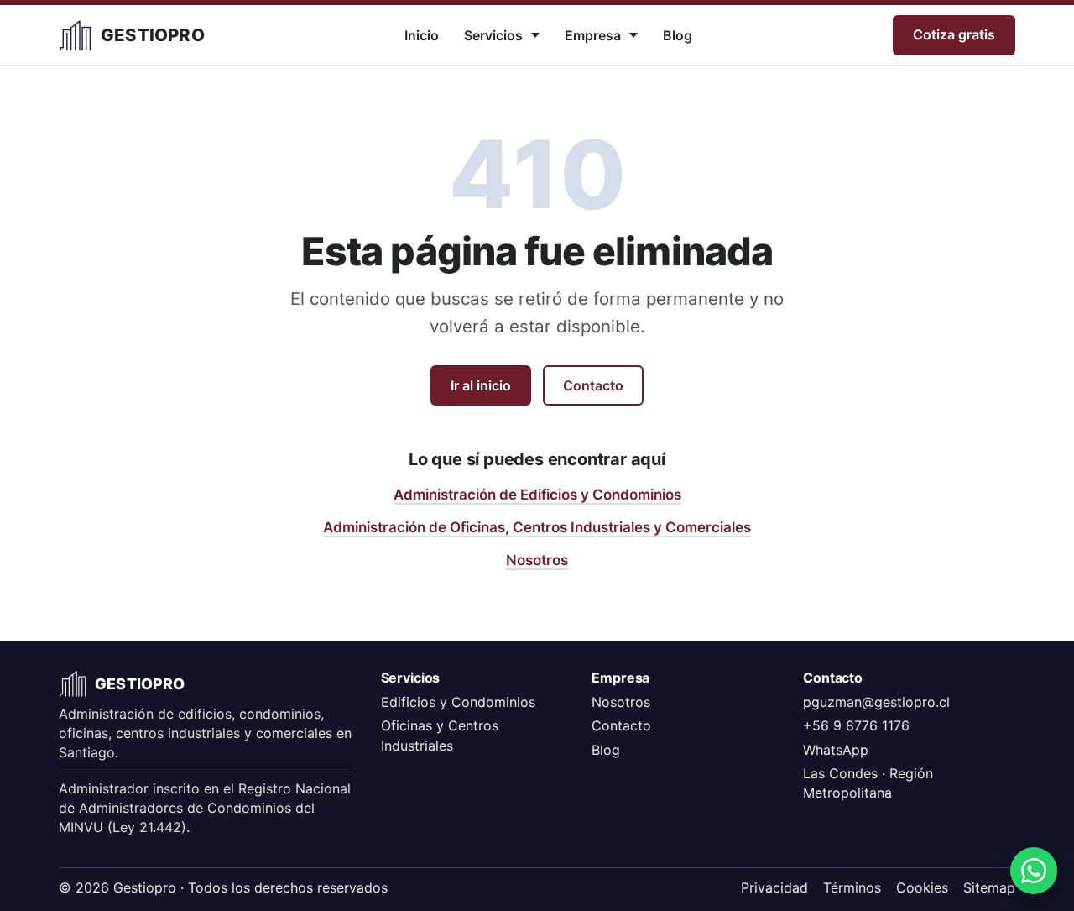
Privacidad (774, 887)
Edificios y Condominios (458, 702)
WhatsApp (835, 749)
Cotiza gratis (954, 34)
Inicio (421, 35)
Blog (677, 35)
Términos (852, 887)
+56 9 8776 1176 (856, 725)
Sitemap (989, 887)
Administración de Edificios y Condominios (537, 494)
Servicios (493, 35)
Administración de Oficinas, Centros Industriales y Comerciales (537, 527)
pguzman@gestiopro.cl (876, 702)
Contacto (593, 385)
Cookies (922, 887)
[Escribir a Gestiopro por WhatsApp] (1033, 870)
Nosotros (537, 560)
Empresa (593, 35)
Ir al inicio (481, 385)
